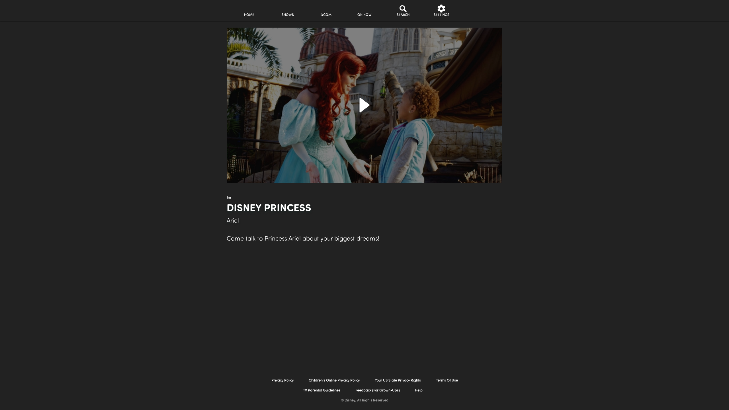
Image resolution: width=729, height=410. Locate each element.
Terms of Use (447, 380)
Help (419, 390)
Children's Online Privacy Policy (334, 380)
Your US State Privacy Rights (398, 380)
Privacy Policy (282, 380)
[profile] (480, 10)
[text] (229, 198)
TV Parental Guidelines (321, 390)
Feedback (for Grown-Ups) (377, 390)
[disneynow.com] (179, 9)
